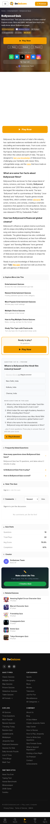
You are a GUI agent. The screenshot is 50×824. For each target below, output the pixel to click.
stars (29, 164)
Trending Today (8, 727)
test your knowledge (21, 158)
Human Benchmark (9, 782)
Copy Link (26, 62)
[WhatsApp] (11, 57)
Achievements (31, 764)
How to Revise (32, 730)
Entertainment (13, 11)
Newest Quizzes (8, 723)
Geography (30, 680)
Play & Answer (14, 437)
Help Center (31, 727)
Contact (29, 760)
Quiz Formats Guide (34, 743)
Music (28, 684)
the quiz (16, 265)
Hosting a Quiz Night (34, 753)
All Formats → (7, 698)
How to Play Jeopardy (35, 734)
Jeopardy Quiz (8, 741)
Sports (29, 677)
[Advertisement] (25, 98)
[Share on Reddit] (14, 667)
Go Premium (31, 757)
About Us (29, 712)
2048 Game (6, 789)
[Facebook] (33, 57)
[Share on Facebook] (9, 667)
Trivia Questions (8, 716)
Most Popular (7, 720)
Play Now (26, 41)
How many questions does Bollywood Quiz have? (22, 455)
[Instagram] (38, 57)
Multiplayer (6, 737)
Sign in (6, 490)
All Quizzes (6, 712)
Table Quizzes (7, 695)
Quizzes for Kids (8, 748)
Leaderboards (7, 734)
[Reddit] (27, 57)
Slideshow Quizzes (9, 691)
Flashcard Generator (10, 744)
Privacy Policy (8, 808)
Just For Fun (31, 695)
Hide (43, 499)
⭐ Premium (41, 4)
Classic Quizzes (8, 677)
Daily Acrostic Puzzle (10, 751)
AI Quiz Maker (31, 720)
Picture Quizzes (8, 687)
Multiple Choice (23, 29)
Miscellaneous (31, 698)
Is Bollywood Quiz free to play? (17, 470)
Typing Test (7, 778)
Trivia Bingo (6, 759)
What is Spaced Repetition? (32, 748)
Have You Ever (8, 774)
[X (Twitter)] (22, 57)
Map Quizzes (7, 684)
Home (3, 11)
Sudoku (5, 792)
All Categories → (32, 702)
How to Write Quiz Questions (33, 738)
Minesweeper (7, 785)
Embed (25, 47)
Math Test (6, 762)
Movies (29, 687)
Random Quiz (7, 730)
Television (30, 691)
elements (36, 200)
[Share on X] (4, 667)
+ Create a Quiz (25, 584)
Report (37, 47)
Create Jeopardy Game (35, 723)
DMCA (31, 808)
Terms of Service (21, 808)
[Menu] (5, 4)
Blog (28, 716)
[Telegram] (17, 57)
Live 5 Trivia (7, 755)
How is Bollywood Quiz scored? (17, 476)
